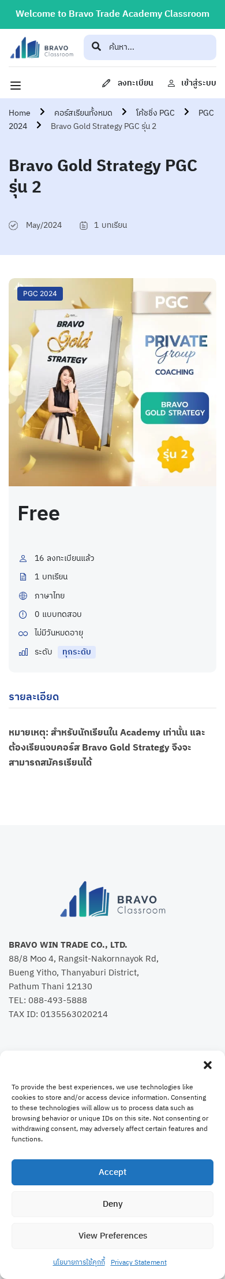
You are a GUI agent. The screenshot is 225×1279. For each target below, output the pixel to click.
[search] (96, 47)
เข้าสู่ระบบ (198, 83)
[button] (207, 1065)
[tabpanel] (112, 755)
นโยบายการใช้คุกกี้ (79, 1262)
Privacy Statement (139, 1262)
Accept (112, 1172)
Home (20, 113)
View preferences (112, 1236)
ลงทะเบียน (135, 83)
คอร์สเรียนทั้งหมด (83, 113)
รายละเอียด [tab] (34, 697)
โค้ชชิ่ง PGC (155, 113)
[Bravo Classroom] (41, 48)
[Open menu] (17, 86)
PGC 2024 (40, 293)
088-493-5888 (57, 1000)
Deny (113, 1204)
